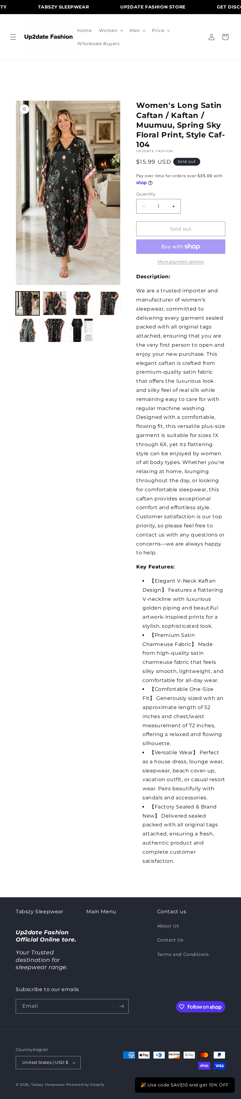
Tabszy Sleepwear (48, 1084)
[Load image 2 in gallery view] (55, 303)
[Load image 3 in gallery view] (82, 303)
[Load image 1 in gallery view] (28, 303)
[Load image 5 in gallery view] (28, 330)
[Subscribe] (121, 1006)
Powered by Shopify (85, 1084)
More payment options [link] (181, 261)
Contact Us (170, 940)
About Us (168, 926)
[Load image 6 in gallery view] (55, 330)
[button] (13, 37)
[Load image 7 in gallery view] (82, 330)
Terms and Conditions (183, 954)
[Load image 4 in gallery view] (108, 303)
